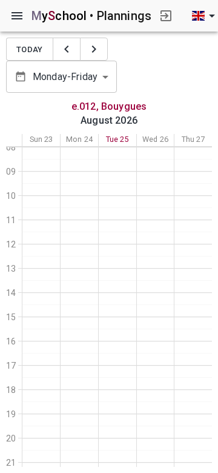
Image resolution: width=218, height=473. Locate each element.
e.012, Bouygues (109, 106)
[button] (61, 77)
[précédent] (67, 49)
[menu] (16, 16)
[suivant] (94, 49)
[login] (165, 15)
